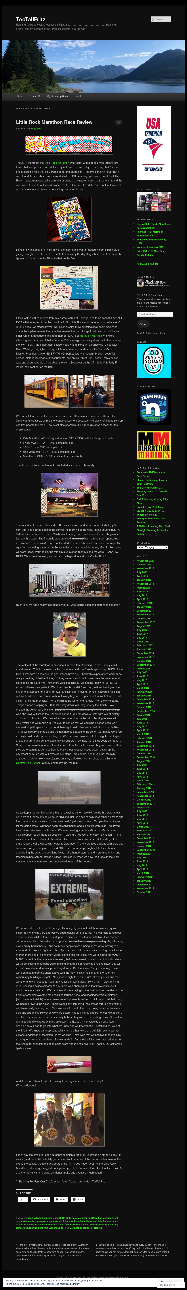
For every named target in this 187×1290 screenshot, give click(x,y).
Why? (78, 96)
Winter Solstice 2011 (148, 514)
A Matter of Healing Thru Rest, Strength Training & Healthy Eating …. (154, 529)
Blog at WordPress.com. (69, 1277)
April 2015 (142, 730)
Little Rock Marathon (56, 162)
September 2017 (146, 622)
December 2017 (145, 610)
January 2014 (144, 788)
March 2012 (143, 873)
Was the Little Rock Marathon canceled (69, 1227)
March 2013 (143, 826)
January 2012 (144, 880)
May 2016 (142, 680)
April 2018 (142, 599)
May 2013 (142, 819)
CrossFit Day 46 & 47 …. (150, 510)
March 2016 (143, 688)
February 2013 (144, 830)
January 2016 (144, 695)
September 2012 (146, 849)
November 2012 (145, 842)
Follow (143, 324)
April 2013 (142, 822)
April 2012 (142, 869)
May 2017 (142, 637)
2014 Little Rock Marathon (73, 1218)
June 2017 (142, 634)
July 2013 (142, 811)
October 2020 (144, 564)
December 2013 (145, 792)
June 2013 (142, 815)
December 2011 (145, 884)
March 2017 (143, 641)
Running (46, 1218)
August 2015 (143, 715)
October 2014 (144, 753)
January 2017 (144, 649)
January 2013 (144, 834)
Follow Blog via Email (150, 295)
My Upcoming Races (58, 96)
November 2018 (145, 583)
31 (119, 122)
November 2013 (145, 795)
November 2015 (145, 703)
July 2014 (142, 765)
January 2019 (144, 579)
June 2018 (142, 591)
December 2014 (145, 745)
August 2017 (143, 626)
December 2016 (145, 653)
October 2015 (144, 707)
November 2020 (145, 560)
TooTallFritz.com (147, 264)
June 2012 (142, 861)
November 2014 (145, 749)
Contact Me (35, 96)
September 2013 (146, 803)
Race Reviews (33, 1218)
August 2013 (143, 807)
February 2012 (144, 876)
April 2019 (142, 576)
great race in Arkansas (61, 1221)
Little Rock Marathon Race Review (54, 121)
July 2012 (142, 857)
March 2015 (143, 734)
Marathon (32, 1224)
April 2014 (142, 776)
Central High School (28, 763)
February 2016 (144, 691)
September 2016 (146, 664)
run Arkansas (65, 1224)
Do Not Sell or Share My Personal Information (106, 1277)
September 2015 (146, 711)
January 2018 (144, 606)
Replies (96, 1227)
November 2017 (145, 614)
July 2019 (142, 572)
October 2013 (144, 799)
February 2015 (144, 738)
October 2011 (144, 892)
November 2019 (145, 568)
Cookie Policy (72, 1283)
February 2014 (144, 784)
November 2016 (145, 657)
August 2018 (143, 587)
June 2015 (142, 722)
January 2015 (144, 742)
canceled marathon (26, 1221)
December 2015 (145, 699)
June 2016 (142, 676)
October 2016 (144, 661)
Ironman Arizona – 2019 (150, 247)
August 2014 (143, 761)
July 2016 (142, 672)
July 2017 (142, 630)
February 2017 (144, 645)
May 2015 (142, 726)
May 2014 (142, 772)
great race (42, 1221)
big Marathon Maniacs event (103, 1218)
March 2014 (143, 780)
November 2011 (145, 888)
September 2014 (146, 757)
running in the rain (38, 1227)
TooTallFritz (30, 19)
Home (20, 96)
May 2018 (142, 595)
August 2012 (143, 853)
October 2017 (144, 618)
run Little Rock (80, 1224)
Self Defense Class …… (150, 487)
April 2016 (142, 684)
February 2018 (144, 603)
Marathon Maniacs (91, 335)
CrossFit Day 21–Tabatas (150, 507)
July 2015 (142, 718)
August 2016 (143, 668)
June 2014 (142, 768)
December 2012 (145, 838)
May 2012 (142, 865)
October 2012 (144, 846)
